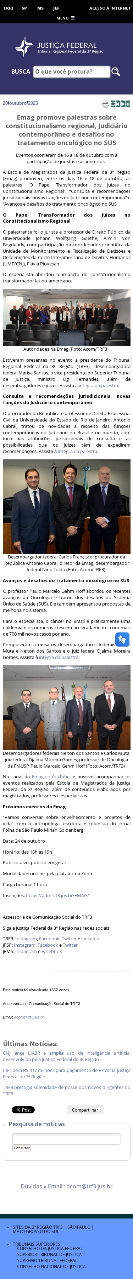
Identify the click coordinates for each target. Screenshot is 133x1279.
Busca (20, 71)
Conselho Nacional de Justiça (51, 1266)
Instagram (26, 939)
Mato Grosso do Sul (36, 1231)
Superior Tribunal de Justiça (49, 1254)
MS (40, 8)
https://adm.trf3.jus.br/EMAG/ (57, 896)
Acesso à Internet (110, 8)
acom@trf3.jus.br (29, 1017)
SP (24, 8)
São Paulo (78, 1227)
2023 (33, 103)
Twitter (69, 939)
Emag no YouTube (51, 777)
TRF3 (8, 8)
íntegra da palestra (98, 386)
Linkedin (90, 939)
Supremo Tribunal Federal (47, 1260)
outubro (18, 103)
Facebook (49, 939)
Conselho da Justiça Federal (50, 1248)
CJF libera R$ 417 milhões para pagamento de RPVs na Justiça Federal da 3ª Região (67, 1073)
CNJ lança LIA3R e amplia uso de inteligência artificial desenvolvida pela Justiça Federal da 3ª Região (67, 1056)
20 (5, 103)
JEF (56, 8)
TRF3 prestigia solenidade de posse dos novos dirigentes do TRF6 (67, 1090)
